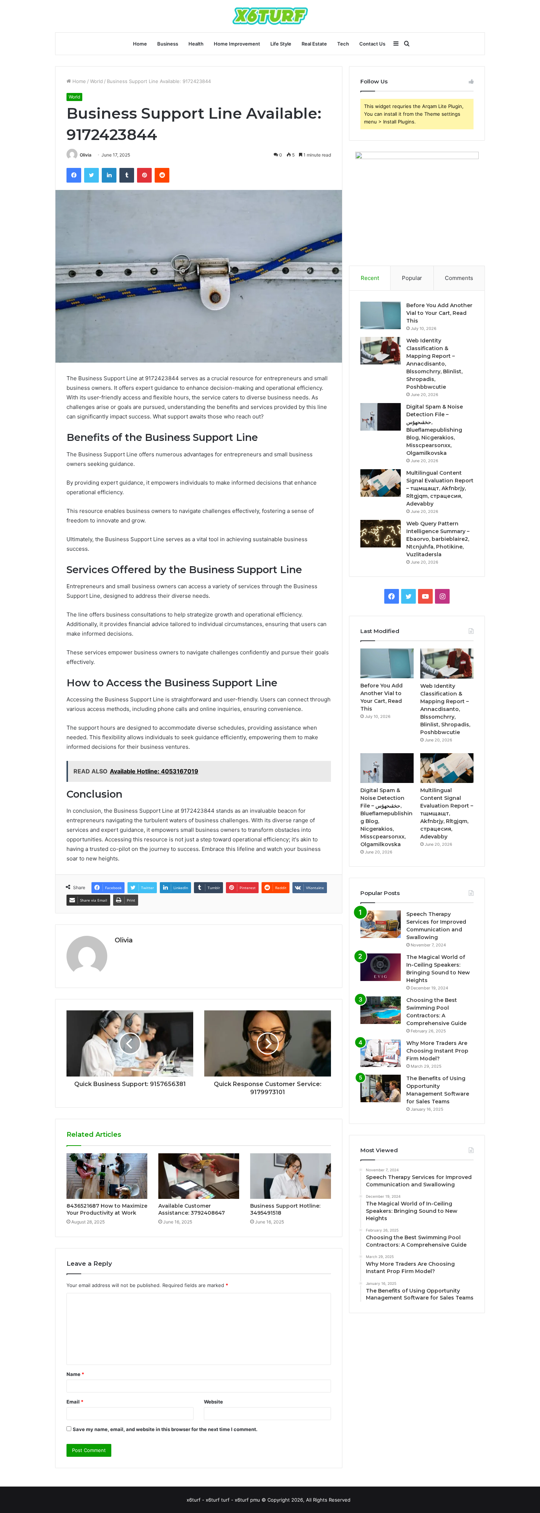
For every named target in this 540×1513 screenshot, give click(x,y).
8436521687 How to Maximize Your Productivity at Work (106, 1209)
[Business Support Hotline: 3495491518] (290, 1176)
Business (167, 44)
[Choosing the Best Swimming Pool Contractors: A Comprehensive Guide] (380, 1010)
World (96, 81)
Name (75, 1374)
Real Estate (314, 44)
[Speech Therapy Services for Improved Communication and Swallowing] (380, 924)
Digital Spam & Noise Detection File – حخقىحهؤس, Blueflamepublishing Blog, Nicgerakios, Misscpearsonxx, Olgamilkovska (434, 429)
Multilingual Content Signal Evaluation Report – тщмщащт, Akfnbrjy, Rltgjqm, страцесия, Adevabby (440, 488)
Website (213, 1402)
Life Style (280, 44)
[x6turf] (270, 16)
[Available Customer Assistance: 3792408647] (198, 1176)
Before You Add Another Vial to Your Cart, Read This (439, 313)
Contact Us (372, 44)
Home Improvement (237, 44)
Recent (370, 277)
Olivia (85, 155)
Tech (343, 44)
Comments (459, 277)
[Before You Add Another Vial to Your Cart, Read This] (380, 315)
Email (74, 1402)
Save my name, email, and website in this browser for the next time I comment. (165, 1429)
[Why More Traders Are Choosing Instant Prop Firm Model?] (380, 1053)
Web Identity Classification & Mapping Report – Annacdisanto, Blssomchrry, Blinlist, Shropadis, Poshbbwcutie (434, 363)
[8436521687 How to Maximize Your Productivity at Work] (106, 1176)
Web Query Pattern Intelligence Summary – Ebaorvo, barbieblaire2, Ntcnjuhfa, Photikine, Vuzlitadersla (437, 539)
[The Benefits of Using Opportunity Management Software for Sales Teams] (380, 1088)
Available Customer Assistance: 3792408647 (191, 1209)
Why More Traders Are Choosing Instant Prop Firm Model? (437, 1051)
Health (196, 44)
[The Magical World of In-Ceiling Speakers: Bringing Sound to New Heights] (380, 967)
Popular (412, 277)
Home (140, 44)
